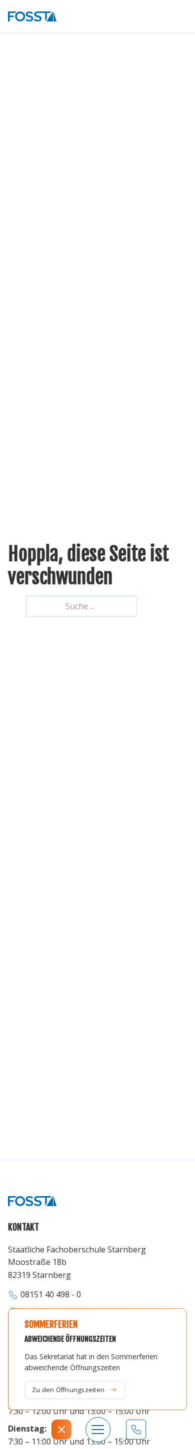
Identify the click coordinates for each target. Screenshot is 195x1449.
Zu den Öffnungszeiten (68, 1389)
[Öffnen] (62, 1430)
